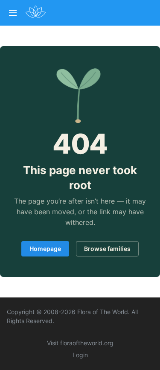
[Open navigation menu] (13, 13)
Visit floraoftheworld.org (80, 343)
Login (80, 354)
